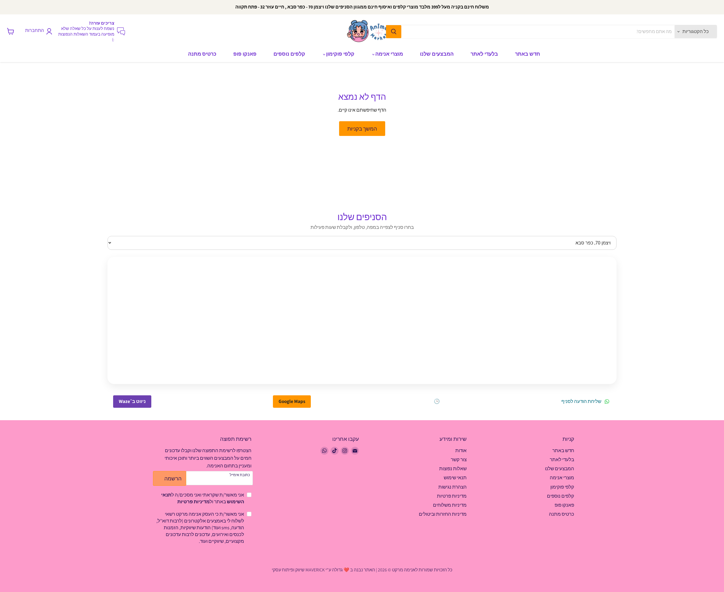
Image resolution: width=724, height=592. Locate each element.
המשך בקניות (362, 128)
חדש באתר (527, 54)
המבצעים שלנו (437, 54)
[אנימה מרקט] (369, 31)
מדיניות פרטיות (193, 501)
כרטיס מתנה (202, 54)
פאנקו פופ (245, 54)
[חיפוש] (393, 31)
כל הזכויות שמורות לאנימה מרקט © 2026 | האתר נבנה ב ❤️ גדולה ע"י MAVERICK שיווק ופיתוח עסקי (362, 570)
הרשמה (173, 478)
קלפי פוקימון (339, 54)
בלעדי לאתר (484, 54)
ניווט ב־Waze (132, 401)
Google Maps (292, 401)
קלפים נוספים (289, 54)
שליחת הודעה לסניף (581, 401)
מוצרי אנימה (388, 54)
